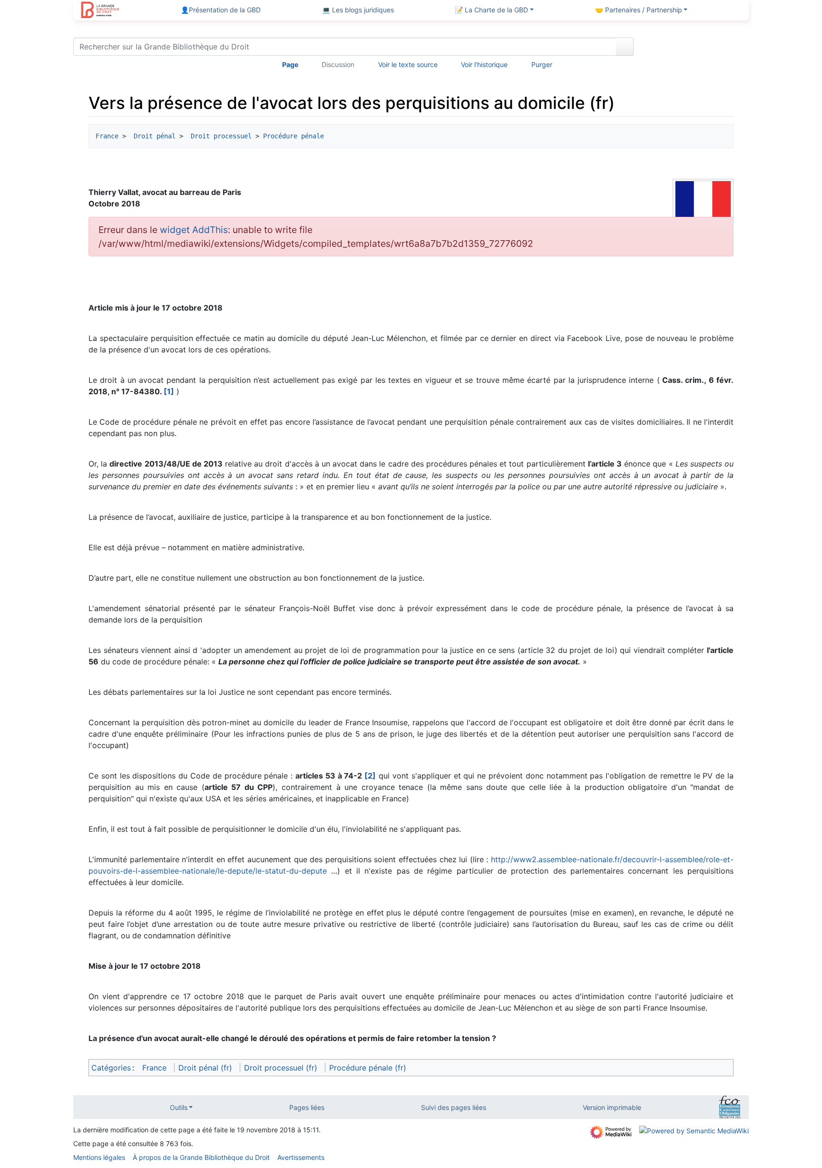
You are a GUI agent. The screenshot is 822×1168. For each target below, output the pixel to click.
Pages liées (306, 1107)
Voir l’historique (484, 64)
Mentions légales (99, 1157)
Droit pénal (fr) (205, 1067)
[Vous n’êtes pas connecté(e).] (695, 48)
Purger (541, 64)
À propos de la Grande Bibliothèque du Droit (201, 1157)
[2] (370, 775)
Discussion (338, 64)
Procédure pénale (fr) (367, 1067)
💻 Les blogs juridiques (358, 10)
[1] (169, 391)
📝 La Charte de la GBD (491, 10)
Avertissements (300, 1157)
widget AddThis (194, 229)
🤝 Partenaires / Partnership (638, 10)
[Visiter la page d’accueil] (100, 11)
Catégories (111, 1067)
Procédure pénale (293, 136)
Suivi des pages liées (453, 1107)
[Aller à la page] (625, 47)
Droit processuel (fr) (280, 1067)
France (107, 136)
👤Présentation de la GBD (221, 10)
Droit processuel (219, 136)
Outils (178, 1107)
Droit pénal (153, 136)
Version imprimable (612, 1107)
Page (290, 64)
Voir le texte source (408, 64)
